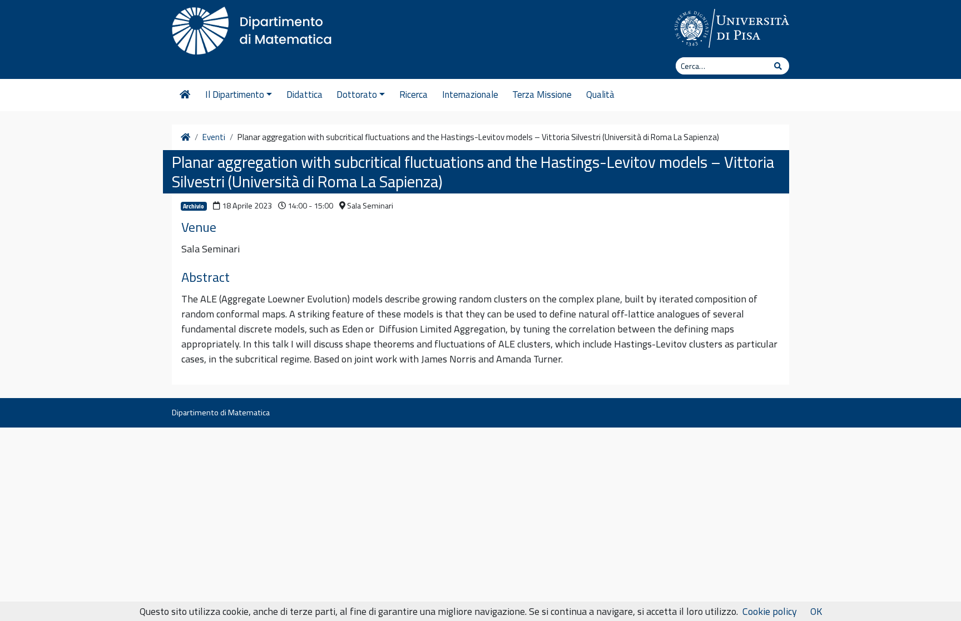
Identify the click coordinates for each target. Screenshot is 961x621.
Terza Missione (542, 94)
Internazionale (470, 94)
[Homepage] (185, 95)
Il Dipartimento (234, 94)
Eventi (213, 137)
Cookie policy (769, 611)
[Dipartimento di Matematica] (255, 27)
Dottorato (356, 94)
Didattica (304, 94)
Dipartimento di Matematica (221, 412)
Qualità (600, 94)
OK (816, 611)
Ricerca (413, 94)
